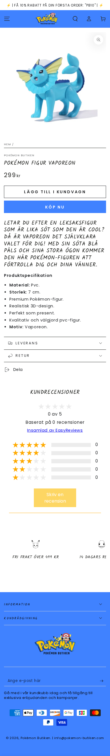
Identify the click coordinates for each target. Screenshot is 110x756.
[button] (75, 18)
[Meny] (7, 18)
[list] (55, 554)
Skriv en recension (55, 498)
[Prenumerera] (103, 681)
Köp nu (55, 207)
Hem (7, 144)
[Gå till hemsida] (47, 19)
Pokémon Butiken (19, 155)
